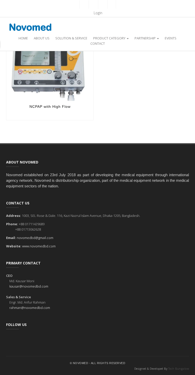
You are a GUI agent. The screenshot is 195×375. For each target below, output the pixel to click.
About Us (42, 38)
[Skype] (111, 4)
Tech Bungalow (178, 368)
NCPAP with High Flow (50, 106)
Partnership (145, 38)
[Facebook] (83, 4)
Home (23, 38)
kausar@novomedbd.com (28, 286)
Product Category (109, 38)
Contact (97, 43)
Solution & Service (71, 38)
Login (97, 12)
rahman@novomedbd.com (29, 307)
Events (170, 38)
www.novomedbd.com (39, 246)
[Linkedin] (102, 4)
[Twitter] (93, 4)
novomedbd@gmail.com (35, 237)
